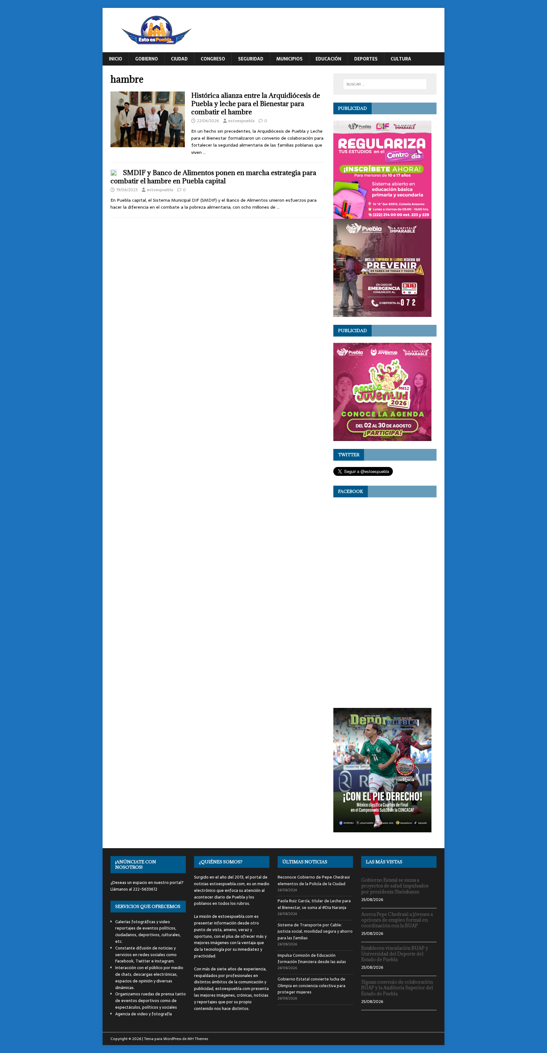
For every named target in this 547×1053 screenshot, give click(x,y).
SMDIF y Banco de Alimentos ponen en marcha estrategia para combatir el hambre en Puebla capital (213, 176)
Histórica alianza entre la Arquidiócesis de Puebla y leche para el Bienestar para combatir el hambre (255, 103)
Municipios (289, 58)
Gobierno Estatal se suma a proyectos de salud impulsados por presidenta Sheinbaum (395, 885)
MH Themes (197, 1039)
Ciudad (179, 58)
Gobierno (146, 58)
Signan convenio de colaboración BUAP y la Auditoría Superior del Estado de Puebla (397, 987)
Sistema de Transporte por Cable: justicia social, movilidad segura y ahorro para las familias (315, 932)
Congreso (213, 58)
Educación (328, 58)
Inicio (115, 58)
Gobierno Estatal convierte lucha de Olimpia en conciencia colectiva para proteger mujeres (311, 986)
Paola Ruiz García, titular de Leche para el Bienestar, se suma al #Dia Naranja (314, 904)
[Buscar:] (384, 84)
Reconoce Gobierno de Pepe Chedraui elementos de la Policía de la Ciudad (314, 880)
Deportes (366, 58)
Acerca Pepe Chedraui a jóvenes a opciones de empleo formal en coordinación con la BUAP (397, 920)
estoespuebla (241, 120)
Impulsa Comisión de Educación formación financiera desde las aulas (312, 958)
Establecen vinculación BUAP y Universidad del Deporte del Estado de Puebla (394, 953)
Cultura (401, 58)
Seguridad (250, 58)
